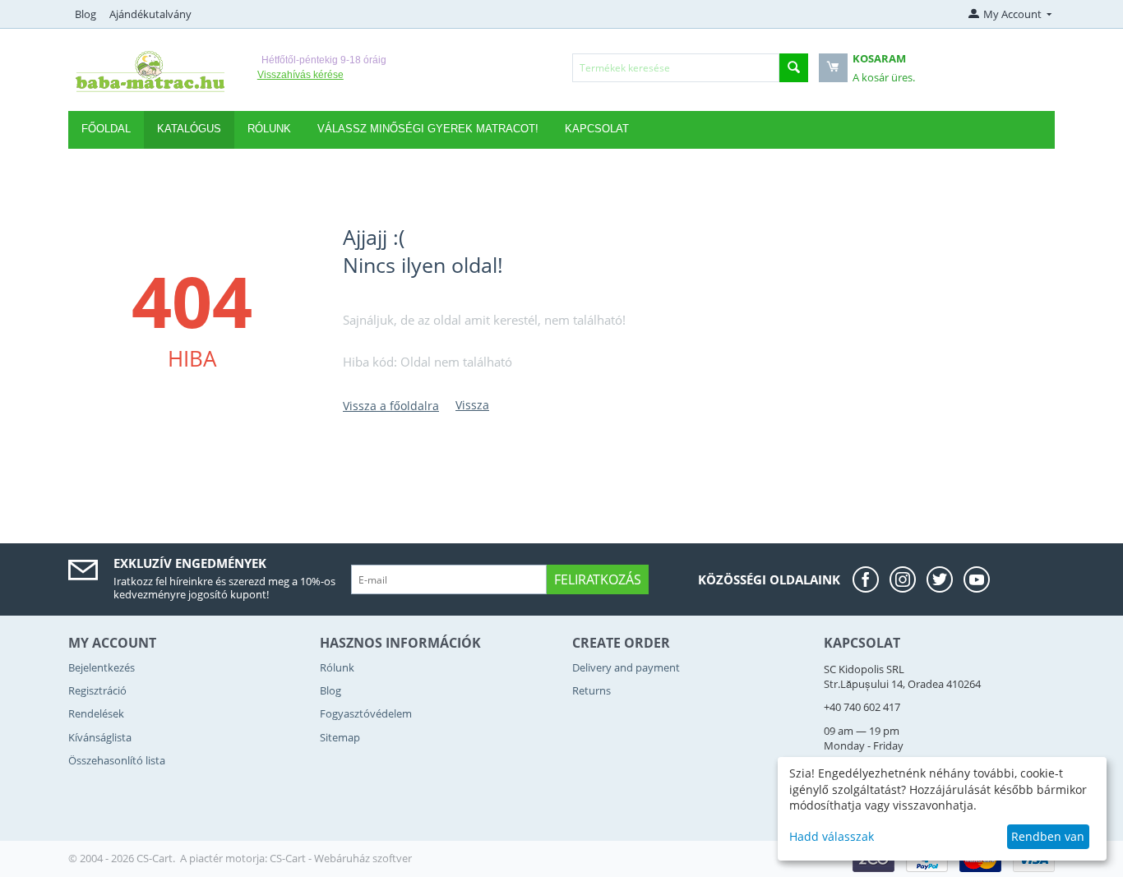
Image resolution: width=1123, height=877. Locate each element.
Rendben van (1047, 836)
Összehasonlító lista (116, 760)
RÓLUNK (269, 128)
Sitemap (340, 737)
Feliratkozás (597, 579)
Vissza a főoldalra (391, 405)
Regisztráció (97, 690)
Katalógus (189, 128)
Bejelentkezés (101, 667)
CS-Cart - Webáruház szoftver (341, 858)
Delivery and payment (626, 667)
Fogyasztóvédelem (366, 713)
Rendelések (96, 713)
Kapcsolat (597, 128)
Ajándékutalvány (150, 14)
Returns (591, 690)
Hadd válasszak (831, 836)
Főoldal (106, 128)
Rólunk (337, 667)
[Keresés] (793, 67)
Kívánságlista (100, 737)
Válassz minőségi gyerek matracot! (427, 128)
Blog (85, 14)
